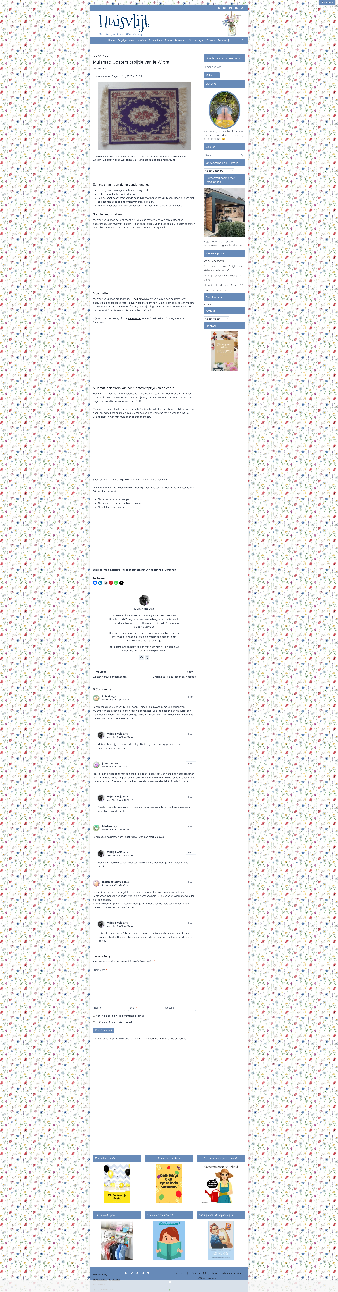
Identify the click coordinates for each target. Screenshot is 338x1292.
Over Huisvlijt (181, 1273)
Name (98, 1007)
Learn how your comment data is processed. (162, 1038)
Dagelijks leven (126, 40)
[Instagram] (137, 1273)
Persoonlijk (224, 40)
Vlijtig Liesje (114, 733)
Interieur (141, 40)
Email (133, 1007)
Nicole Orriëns (144, 609)
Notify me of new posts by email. (114, 1022)
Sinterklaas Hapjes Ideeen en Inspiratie (174, 674)
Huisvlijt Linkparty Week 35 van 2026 (224, 285)
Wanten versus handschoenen (110, 674)
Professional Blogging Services (106, 1279)
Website (169, 1007)
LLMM (106, 696)
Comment (100, 970)
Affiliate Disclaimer (208, 1278)
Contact (196, 1273)
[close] (170, 1282)
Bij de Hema (137, 299)
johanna (107, 763)
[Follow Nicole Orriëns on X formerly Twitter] (147, 657)
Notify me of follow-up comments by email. (120, 1015)
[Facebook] (126, 1273)
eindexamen (134, 318)
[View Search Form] (242, 40)
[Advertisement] (144, 519)
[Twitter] (131, 1273)
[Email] (148, 1273)
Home (111, 40)
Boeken (210, 40)
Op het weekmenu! (214, 260)
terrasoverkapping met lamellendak (223, 245)
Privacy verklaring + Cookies (227, 1273)
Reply (191, 697)
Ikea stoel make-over (215, 290)
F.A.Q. (206, 1273)
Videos (207, 304)
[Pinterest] (142, 1273)
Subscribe (211, 75)
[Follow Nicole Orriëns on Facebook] (141, 657)
